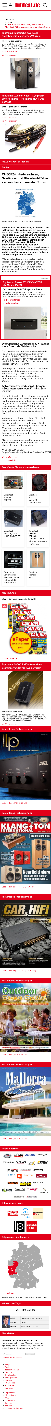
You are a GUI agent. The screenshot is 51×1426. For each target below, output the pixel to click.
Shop (7, 1364)
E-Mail (23, 1322)
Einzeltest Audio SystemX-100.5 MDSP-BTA (12, 533)
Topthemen (10, 1385)
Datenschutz (10, 1400)
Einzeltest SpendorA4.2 (32, 575)
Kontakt (8, 1405)
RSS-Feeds (10, 1382)
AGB (7, 1397)
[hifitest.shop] (31, 1231)
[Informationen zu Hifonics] (9, 1175)
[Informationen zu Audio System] (18, 1156)
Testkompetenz (12, 1369)
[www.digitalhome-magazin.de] (13, 1218)
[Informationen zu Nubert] (25, 1184)
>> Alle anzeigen (9, 55)
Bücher (8, 1367)
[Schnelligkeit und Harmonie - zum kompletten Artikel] (25, 140)
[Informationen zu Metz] (41, 1176)
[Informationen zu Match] (29, 1175)
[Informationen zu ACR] (7, 1156)
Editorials (9, 1388)
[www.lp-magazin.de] (19, 1231)
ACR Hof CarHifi (25, 1310)
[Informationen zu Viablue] (44, 1191)
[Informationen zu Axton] (30, 1155)
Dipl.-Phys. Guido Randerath (32, 1318)
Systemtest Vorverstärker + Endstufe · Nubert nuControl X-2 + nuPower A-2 (12, 577)
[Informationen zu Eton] (42, 1162)
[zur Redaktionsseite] (6, 1322)
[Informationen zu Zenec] (31, 1197)
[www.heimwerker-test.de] (38, 1218)
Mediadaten (10, 1395)
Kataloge (9, 1380)
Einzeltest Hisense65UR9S (8, 497)
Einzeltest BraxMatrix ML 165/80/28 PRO (35, 499)
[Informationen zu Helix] (38, 1170)
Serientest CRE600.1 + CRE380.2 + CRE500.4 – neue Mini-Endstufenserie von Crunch (37, 537)
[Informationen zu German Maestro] (13, 1170)
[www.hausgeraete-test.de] (25, 1218)
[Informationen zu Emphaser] (21, 1163)
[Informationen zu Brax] (42, 1155)
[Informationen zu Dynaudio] (8, 1162)
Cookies (8, 1403)
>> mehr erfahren (10, 658)
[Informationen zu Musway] (13, 1183)
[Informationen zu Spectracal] (20, 1190)
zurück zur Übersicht (11, 459)
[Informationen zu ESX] (31, 1164)
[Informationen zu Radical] (7, 1190)
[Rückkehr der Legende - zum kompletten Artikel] (25, 74)
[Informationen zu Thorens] (32, 1189)
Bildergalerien (11, 1377)
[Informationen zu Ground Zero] (25, 1170)
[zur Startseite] (27, 5)
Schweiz (10, 1293)
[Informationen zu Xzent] (19, 1197)
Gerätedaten (10, 1375)
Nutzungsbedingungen (15, 1408)
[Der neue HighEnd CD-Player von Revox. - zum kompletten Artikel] (25, 323)
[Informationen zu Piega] (38, 1183)
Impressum (10, 1392)
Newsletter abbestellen (12, 1357)
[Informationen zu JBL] (19, 1177)
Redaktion (9, 1372)
